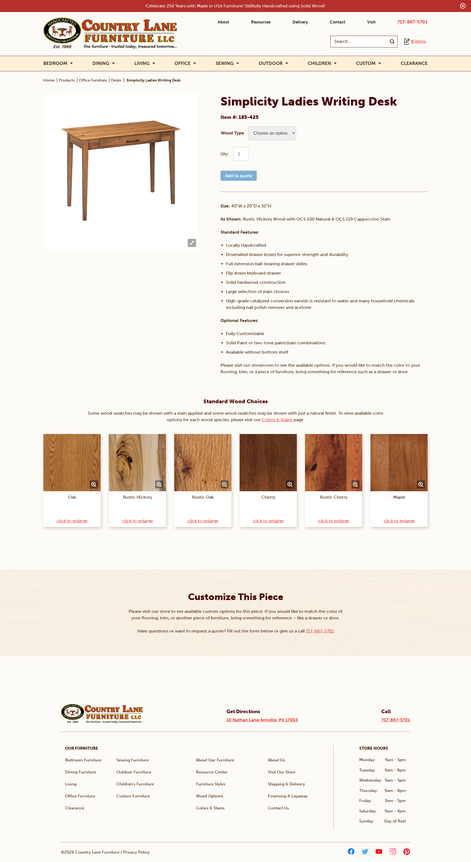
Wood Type (232, 132)
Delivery (300, 22)
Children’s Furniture (135, 784)
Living (142, 63)
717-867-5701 (412, 22)
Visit (371, 22)
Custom (366, 63)
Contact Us (278, 808)
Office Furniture (93, 80)
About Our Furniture (215, 760)
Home (49, 80)
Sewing (225, 63)
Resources (261, 22)
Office (182, 63)
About (223, 22)
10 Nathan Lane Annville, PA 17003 (262, 719)
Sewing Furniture (132, 760)
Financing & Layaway (288, 796)
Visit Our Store (281, 772)
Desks (116, 80)
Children (319, 63)
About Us (276, 760)
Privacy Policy (136, 852)
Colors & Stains (277, 419)
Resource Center (212, 772)
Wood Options (209, 796)
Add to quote (238, 175)
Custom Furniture (133, 796)
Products (67, 80)
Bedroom (55, 63)
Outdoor (271, 63)
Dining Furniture (80, 772)
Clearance (414, 63)
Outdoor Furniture (133, 772)
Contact (337, 22)
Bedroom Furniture (83, 760)
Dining (100, 63)
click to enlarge (72, 520)
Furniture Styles (210, 784)
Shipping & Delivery (286, 784)
